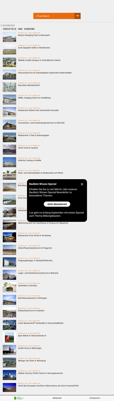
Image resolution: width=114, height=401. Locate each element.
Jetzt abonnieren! (57, 204)
